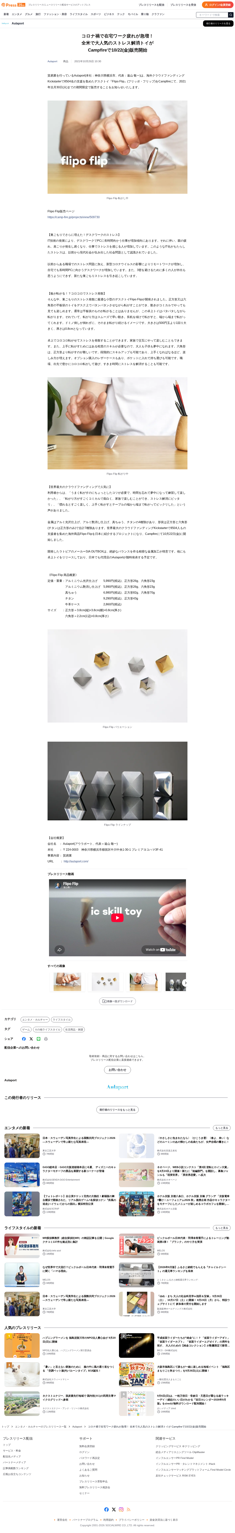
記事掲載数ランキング (16, 1468)
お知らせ (84, 1475)
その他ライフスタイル (47, 1029)
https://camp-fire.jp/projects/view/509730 (74, 217)
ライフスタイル (79, 14)
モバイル (133, 14)
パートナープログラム (85, 1519)
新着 (6, 14)
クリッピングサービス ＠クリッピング (178, 1446)
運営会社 (62, 1519)
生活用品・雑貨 (74, 1029)
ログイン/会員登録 (220, 4)
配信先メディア (12, 1456)
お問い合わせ (117, 1069)
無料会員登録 (87, 1446)
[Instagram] (121, 1509)
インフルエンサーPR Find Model (175, 1457)
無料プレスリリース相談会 (94, 1487)
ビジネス (109, 14)
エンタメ (17, 14)
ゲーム (26, 1029)
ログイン (84, 1452)
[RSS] (128, 1509)
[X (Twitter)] (31, 1039)
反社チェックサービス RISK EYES (175, 1475)
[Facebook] (24, 1039)
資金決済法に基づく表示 (164, 1519)
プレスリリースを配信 (151, 4)
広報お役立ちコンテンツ (17, 1474)
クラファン (158, 14)
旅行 (38, 14)
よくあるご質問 (88, 1469)
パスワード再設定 (89, 1457)
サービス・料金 (12, 1450)
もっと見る (221, 1127)
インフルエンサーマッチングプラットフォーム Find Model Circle (193, 1469)
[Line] (38, 1039)
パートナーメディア (14, 1462)
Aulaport (52, 61)
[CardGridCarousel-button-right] (186, 983)
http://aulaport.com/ (76, 861)
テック (121, 14)
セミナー (84, 1493)
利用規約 (108, 1519)
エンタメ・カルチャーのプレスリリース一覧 (40, 1426)
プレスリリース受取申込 (93, 1481)
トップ (5, 1426)
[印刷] (46, 1039)
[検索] (231, 15)
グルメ (29, 14)
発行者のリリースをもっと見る (117, 1109)
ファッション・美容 (55, 14)
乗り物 (145, 14)
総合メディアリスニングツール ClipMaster (180, 1452)
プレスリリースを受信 (183, 4)
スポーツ (96, 14)
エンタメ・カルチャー (35, 1019)
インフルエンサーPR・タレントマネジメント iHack (185, 1463)
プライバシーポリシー (131, 1519)
